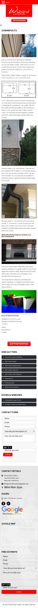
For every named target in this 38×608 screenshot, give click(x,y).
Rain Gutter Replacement (13, 365)
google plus (8, 504)
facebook (4, 504)
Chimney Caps (9, 383)
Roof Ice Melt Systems (12, 387)
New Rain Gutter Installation (14, 357)
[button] (3, 2)
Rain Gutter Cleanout (11, 370)
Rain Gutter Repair (11, 361)
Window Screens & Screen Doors (15, 404)
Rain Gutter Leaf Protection (13, 374)
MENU (7, 2)
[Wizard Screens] (19, 10)
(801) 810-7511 (13, 487)
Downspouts (9, 378)
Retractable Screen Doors (13, 400)
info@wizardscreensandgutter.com (16, 484)
